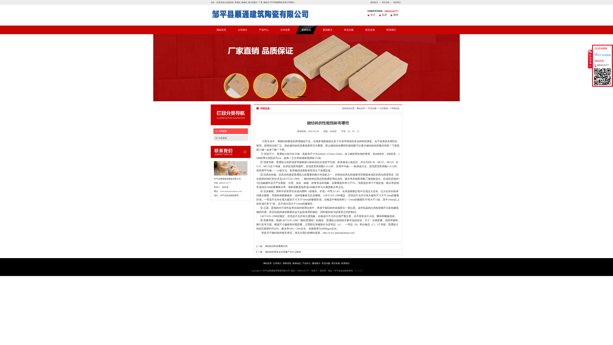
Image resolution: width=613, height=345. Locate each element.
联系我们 (397, 2)
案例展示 (327, 30)
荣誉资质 (287, 263)
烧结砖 (334, 145)
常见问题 (349, 30)
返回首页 (374, 2)
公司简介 (242, 30)
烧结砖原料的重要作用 (276, 246)
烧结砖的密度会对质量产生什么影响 (283, 252)
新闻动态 (306, 30)
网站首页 (221, 30)
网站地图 (358, 270)
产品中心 (264, 30)
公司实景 (285, 30)
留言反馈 (386, 2)
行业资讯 (223, 138)
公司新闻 (223, 131)
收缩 (590, 59)
